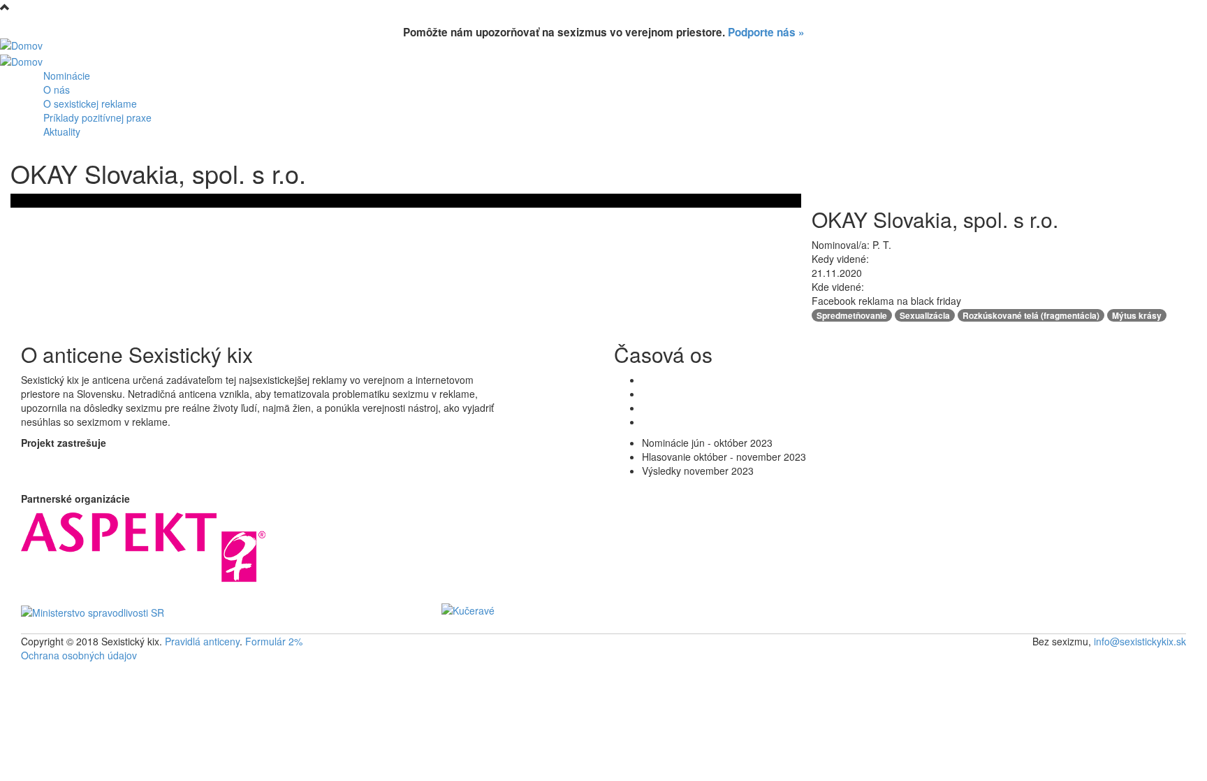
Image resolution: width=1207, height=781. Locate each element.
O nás (56, 89)
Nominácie (66, 76)
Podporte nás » (766, 32)
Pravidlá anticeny (202, 641)
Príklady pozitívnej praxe (97, 117)
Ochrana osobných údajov (79, 655)
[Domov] (21, 44)
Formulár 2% (273, 641)
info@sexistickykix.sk (1140, 641)
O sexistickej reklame (90, 103)
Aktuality (61, 131)
